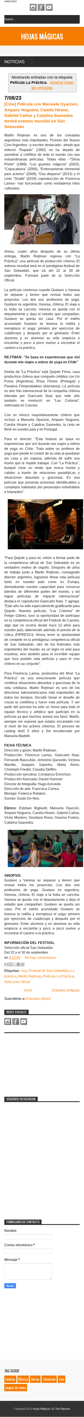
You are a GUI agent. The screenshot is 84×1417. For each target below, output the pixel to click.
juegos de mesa (15, 1387)
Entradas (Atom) (38, 998)
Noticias (14, 61)
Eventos (10, 1379)
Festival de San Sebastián (49, 971)
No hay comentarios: (40, 957)
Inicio (28, 990)
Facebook (41, 7)
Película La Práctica (58, 976)
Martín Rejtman (29, 976)
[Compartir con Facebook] (18, 964)
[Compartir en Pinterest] (22, 964)
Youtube (49, 7)
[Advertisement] (36, 1062)
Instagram (33, 7)
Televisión (49, 1379)
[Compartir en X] (14, 964)
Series (35, 1379)
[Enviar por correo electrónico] (6, 964)
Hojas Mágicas (42, 36)
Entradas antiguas (66, 990)
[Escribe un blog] (10, 964)
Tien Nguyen (62, 1408)
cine (23, 971)
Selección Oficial (17, 982)
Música (23, 1379)
